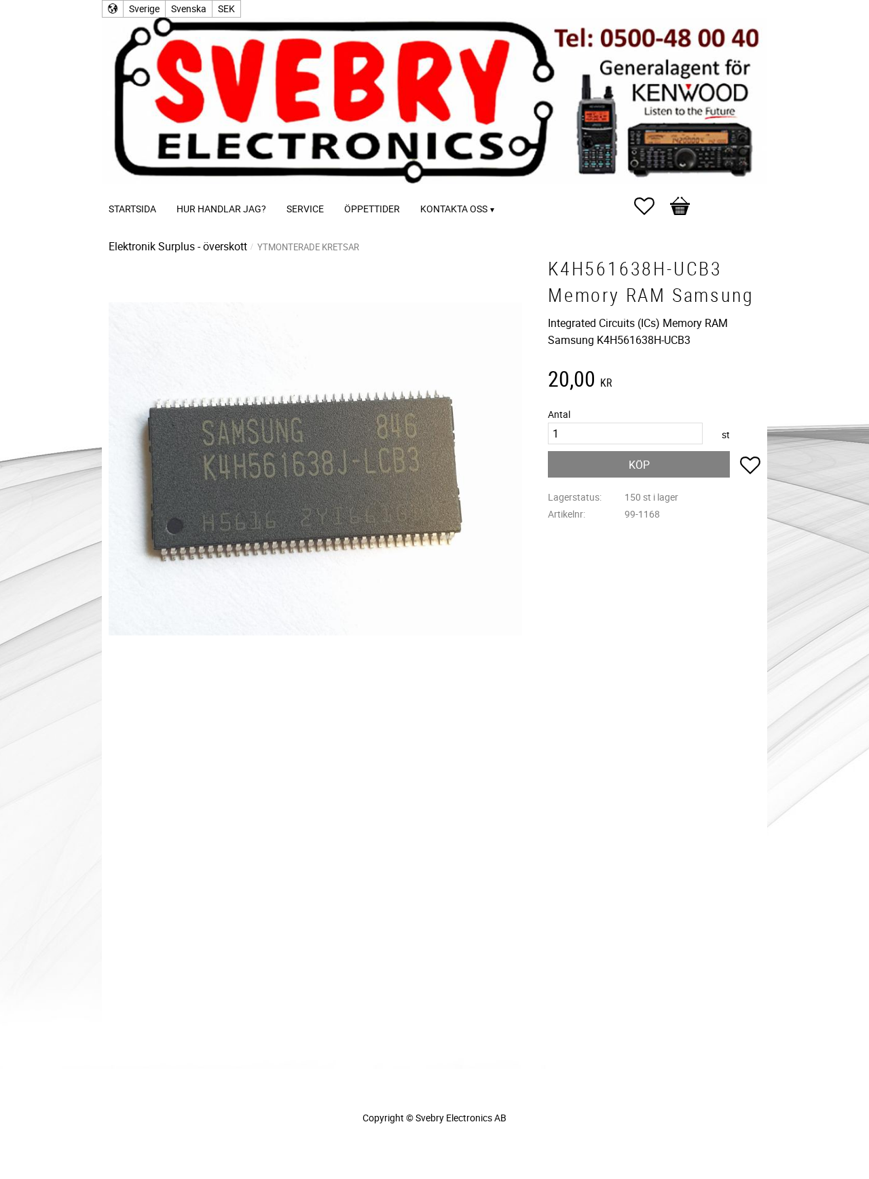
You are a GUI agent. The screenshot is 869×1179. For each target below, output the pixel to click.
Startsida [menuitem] (132, 208)
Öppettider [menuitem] (372, 208)
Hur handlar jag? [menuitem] (221, 208)
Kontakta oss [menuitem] (453, 208)
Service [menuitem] (305, 208)
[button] (651, 206)
